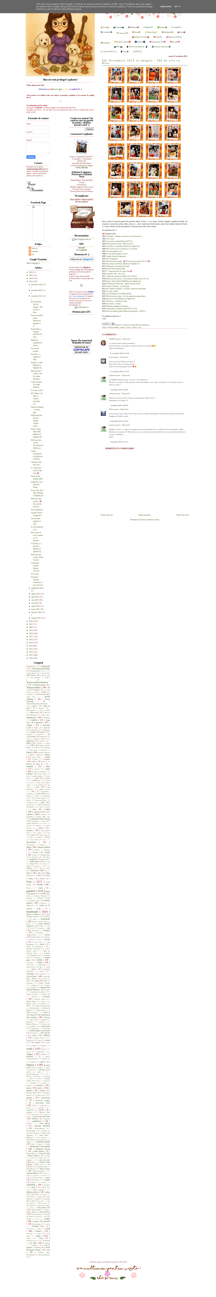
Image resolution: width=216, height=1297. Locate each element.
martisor (46, 996)
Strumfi (34, 1182)
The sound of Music (44, 1205)
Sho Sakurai (31, 1169)
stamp (48, 1178)
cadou (47, 769)
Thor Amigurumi (112, 259)
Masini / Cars (31, 1004)
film (39, 873)
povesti (39, 1085)
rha (33, 254)
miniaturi (30, 1022)
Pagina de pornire (144, 515)
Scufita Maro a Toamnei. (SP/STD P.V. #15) (121, 309)
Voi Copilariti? (81, 250)
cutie (33, 835)
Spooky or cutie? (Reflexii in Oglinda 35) (120, 299)
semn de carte (44, 1160)
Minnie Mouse (31, 1024)
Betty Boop (34, 750)
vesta (39, 1233)
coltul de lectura (40, 812)
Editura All (34, 864)
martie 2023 (35, 609)
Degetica (43, 845)
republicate (37, 1121)
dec (45, 839)
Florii (42, 879)
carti (38, 787)
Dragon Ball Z (45, 859)
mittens (33, 1026)
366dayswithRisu (113, 327)
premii (29, 1090)
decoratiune (32, 842)
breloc (36, 759)
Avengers (43, 736)
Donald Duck (45, 855)
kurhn (129, 327)
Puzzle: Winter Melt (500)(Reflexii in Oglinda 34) (123, 281)
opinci (45, 1049)
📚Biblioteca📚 (133, 27)
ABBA (44, 692)
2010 (31, 658)
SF (32, 1166)
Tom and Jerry (45, 1212)
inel (48, 928)
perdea (40, 1067)
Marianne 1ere (45, 994)
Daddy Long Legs (44, 835)
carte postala (39, 785)
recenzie (36, 1117)
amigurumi (31, 717)
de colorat (35, 839)
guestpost (29, 898)
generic (34, 894)
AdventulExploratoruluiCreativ (37, 704)
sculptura (30, 1160)
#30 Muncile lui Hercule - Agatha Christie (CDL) (123, 284)
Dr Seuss (47, 857)
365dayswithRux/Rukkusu (37, 682)
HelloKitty (47, 916)
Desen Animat (44, 847)
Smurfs (36, 1175)
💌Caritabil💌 (176, 27)
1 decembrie (31, 673)
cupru (39, 833)
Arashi (33, 732)
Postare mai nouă (107, 515)
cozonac (29, 825)
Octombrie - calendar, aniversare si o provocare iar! (124, 236)
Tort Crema (110, 239)
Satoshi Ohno (31, 1153)
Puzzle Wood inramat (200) (115, 269)
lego (42, 971)
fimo (32, 875)
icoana (42, 926)
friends (40, 884)
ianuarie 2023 (36, 618)
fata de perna (45, 868)
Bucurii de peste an (35, 764)
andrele (34, 720)
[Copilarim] (38, 240)
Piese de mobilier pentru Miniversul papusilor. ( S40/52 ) (126, 311)
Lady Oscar (30, 965)
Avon (28, 739)
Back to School (40, 739)
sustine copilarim (39, 1190)
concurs (30, 814)
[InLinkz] (81, 285)
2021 (31, 624)
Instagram (46, 930)
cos (44, 821)
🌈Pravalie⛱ (105, 43)
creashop (38, 825)
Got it (177, 7)
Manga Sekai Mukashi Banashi (38, 988)
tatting (45, 1194)
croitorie (41, 828)
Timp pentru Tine (43, 1208)
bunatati (30, 766)
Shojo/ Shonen (45, 1169)
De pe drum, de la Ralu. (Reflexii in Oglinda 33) (123, 264)
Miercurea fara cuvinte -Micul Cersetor (119, 244)
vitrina (29, 1238)
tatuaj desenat (30, 1196)
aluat (44, 715)
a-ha (36, 692)
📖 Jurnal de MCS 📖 (108, 52)
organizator (41, 1052)
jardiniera (47, 937)
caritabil (47, 778)
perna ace (33, 1070)
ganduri (123, 327)
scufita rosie (43, 1158)
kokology (38, 957)
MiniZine (42, 1022)
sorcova (44, 1175)
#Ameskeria (31, 666)
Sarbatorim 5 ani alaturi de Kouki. (118, 266)
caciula (37, 769)
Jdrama (32, 939)
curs (48, 833)
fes (46, 870)
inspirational (35, 930)
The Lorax (42, 1203)
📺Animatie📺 (118, 27)
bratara (47, 757)
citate (43, 802)
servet (42, 1164)
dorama (35, 857)
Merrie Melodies (35, 1008)
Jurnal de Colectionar (35, 946)
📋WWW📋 (137, 52)
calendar (29, 774)
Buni (48, 766)
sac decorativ (42, 1137)
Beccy (38, 747)
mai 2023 (34, 603)
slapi (28, 1175)
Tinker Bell (36, 1210)
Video (39, 1236)
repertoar (47, 1119)
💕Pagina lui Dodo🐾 (174, 37)
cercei (38, 794)
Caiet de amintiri (40, 772)
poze (139, 327)
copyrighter (35, 821)
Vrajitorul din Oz (31, 1240)
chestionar (46, 796)
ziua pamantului (44, 1255)
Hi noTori (33, 919)
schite (48, 1155)
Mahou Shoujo (44, 983)
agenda (35, 706)
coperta (43, 814)
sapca (40, 1144)
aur (49, 734)
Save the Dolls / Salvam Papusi (38, 1154)
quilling (29, 1112)
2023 (31, 281)
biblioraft (44, 750)
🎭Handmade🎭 (167, 32)
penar (33, 1067)
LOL (28, 981)
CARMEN (112, 339)
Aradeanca (46, 730)
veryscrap (29, 1233)
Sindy (45, 1173)
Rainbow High (44, 1112)
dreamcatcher (35, 861)
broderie (47, 759)
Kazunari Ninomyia (33, 949)
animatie (39, 722)
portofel (44, 1083)
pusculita (41, 1108)
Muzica (47, 1035)
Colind (47, 809)
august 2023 (35, 594)
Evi (45, 866)
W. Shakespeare (45, 1240)
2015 (31, 643)
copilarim (112, 375)
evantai (37, 866)
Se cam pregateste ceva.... (115, 251)
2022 (31, 621)
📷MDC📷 (118, 47)
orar (28, 1052)
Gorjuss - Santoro (40, 896)
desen (29, 847)
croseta (29, 830)
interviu (47, 935)
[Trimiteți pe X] (109, 323)
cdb (33, 791)
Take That (35, 1194)
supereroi (47, 1185)
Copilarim (93, 1262)
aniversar (46, 725)
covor (45, 823)
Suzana (111, 357)
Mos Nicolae (45, 1033)
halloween (30, 905)
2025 (31, 275)
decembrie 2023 (37, 285)
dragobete (33, 859)
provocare (46, 1098)
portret (29, 1085)
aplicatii (35, 730)
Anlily (36, 728)
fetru (28, 873)
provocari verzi (43, 1103)
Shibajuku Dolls (42, 1166)
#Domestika (46, 666)
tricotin (36, 1221)
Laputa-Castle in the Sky (34, 967)
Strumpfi (44, 1182)
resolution (30, 1123)
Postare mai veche (182, 515)
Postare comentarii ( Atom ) (149, 520)
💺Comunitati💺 (107, 32)
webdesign (47, 1243)
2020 (31, 627)
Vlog (41, 1238)
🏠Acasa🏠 (105, 27)
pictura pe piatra (34, 1072)
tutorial (47, 1221)
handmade (33, 911)
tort (38, 1219)
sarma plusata (39, 1151)
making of (35, 985)
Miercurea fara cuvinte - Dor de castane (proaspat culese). (126, 296)
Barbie (29, 743)
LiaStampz (30, 974)
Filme (48, 873)
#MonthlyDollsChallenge (41, 669)
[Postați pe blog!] (106, 323)
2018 (31, 633)
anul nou (47, 728)
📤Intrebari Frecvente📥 (140, 37)
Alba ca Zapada (45, 710)
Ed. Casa (47, 861)
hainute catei (34, 900)
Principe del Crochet (33, 1093)
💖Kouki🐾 (157, 37)
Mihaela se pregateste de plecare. (117, 306)
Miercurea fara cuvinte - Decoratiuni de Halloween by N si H (127, 279)
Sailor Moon (31, 1139)
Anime (30, 725)
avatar (33, 737)
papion (33, 1062)
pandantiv (31, 1056)
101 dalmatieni (36, 677)
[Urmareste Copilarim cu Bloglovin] (81, 261)
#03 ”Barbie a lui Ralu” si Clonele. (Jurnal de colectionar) (126, 289)
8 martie (36, 690)
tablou (48, 1192)
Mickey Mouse (32, 1012)
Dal (31, 837)
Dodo (47, 852)
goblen (28, 896)
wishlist (35, 1245)
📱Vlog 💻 (124, 52)
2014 (31, 646)
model (48, 1031)
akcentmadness (31, 710)
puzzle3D (30, 1110)
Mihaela (47, 1017)
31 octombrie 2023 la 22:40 (119, 353)
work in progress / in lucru (38, 1246)
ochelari (34, 1045)
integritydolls (31, 935)
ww (48, 1250)
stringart (47, 1180)
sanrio (33, 1144)
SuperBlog (31, 1184)
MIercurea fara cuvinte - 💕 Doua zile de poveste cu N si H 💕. (128, 261)
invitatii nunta (36, 937)
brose (44, 761)
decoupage (30, 845)
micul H (47, 1012)
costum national (32, 823)
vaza (39, 1229)
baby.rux (35, 248)
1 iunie (43, 673)
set (49, 1164)
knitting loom (36, 955)
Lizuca (44, 979)
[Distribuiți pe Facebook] (113, 323)
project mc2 (41, 1095)
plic (32, 1078)
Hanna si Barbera (33, 914)
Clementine (30, 805)
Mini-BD (44, 1020)
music (34, 1035)
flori (39, 875)
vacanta (48, 1224)
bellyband (47, 747)
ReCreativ (46, 1117)
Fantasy (29, 868)
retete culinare (45, 1123)
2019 (31, 630)
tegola (38, 1199)
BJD (31, 755)
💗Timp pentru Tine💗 (157, 42)
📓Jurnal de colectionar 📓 (161, 47)
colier (34, 809)
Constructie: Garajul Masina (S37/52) (119, 241)
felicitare (35, 870)
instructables (40, 932)
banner (42, 741)
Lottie (37, 981)
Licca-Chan (31, 976)
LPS (45, 981)
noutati (47, 1040)
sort (27, 1178)
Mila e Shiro (34, 1020)
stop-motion (35, 1180)
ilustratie (41, 928)
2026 (31, 272)
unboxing (37, 1224)
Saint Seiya (43, 1139)
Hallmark (43, 903)
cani (27, 776)
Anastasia (47, 717)
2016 (31, 640)
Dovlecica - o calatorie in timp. (116, 301)
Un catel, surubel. (112, 291)
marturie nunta (40, 999)
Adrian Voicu (31, 697)
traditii (47, 1219)
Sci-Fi (33, 1158)
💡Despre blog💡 (151, 32)
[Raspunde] (126, 339)
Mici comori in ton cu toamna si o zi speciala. (121, 249)
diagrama (37, 850)
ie (33, 928)
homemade (45, 919)
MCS (28, 1006)
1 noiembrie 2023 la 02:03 (119, 390)
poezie (48, 1078)
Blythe (47, 755)
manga (33, 987)
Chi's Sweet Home (39, 798)
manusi (47, 990)
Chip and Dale (40, 800)
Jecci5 (39, 939)
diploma (47, 850)
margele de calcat (32, 994)
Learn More (165, 7)
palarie (43, 1054)
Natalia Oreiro (40, 1038)
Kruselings (30, 962)
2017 (31, 637)
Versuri (39, 1231)
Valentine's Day (38, 1226)
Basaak (39, 743)
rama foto (35, 1114)
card (37, 778)
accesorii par (41, 694)
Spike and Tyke (38, 1178)
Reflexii (35, 1119)
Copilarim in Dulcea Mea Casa (38, 817)
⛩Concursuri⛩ (122, 33)
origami (30, 1054)
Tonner (29, 1219)
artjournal (29, 734)
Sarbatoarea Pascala (42, 1149)
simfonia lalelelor (32, 1173)
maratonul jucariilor (38, 992)
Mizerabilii (35, 1028)
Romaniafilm (31, 1131)
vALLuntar (30, 1229)
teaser (40, 1196)
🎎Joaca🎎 (181, 32)
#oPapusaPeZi (36, 671)
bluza (39, 755)
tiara (32, 1207)
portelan (34, 1083)
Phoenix (43, 1070)
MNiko (111, 409)
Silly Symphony (39, 1171)
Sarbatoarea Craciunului (40, 1146)
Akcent (42, 708)
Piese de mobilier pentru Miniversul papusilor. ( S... (37, 320)
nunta (48, 1042)
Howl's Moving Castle (40, 921)
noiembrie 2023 (37, 290)
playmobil (47, 1076)
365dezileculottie (40, 685)
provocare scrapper (43, 1100)
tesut (42, 1201)
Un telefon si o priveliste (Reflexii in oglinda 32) (123, 246)
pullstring (44, 1105)
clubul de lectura (44, 807)
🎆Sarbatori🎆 (140, 42)
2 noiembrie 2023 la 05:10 (119, 421)
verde (47, 1228)
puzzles (42, 1110)
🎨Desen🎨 (136, 32)
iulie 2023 (35, 597)
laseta (48, 967)
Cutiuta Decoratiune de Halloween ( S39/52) (121, 276)
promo (29, 1098)
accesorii (29, 694)
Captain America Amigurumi (116, 256)
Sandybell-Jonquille (43, 1142)
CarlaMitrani (36, 780)
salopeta (29, 1142)
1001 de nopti (45, 675)
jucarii (47, 939)
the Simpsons (30, 1205)
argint (42, 732)
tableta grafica (32, 1192)
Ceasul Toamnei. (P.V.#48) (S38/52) (118, 294)
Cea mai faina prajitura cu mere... (117, 254)
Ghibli (43, 894)
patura (48, 1065)
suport (33, 1187)
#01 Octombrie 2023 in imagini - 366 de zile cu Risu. (141, 61)
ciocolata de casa (31, 802)
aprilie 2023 (35, 606)
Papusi (134, 327)
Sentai (33, 1162)
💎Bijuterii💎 (148, 27)
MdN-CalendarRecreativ (43, 1006)
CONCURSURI (81, 168)
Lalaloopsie (42, 965)
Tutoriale (81, 248)
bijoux (29, 752)
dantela (39, 837)
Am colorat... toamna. (113, 304)
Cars (32, 783)
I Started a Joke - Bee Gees (115, 274)
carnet (48, 780)
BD (32, 745)
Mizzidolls (47, 1028)
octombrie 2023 (37, 296)
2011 (31, 655)
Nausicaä (29, 1040)
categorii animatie (44, 789)
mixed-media (45, 1026)
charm (37, 796)
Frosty (29, 888)
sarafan (48, 1144)
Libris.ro (43, 974)
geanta (48, 891)
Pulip (35, 1105)
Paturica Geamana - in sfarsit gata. (118, 286)
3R (49, 688)
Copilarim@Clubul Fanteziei (40, 819)
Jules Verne (39, 942)
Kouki (40, 960)
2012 (31, 652)
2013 (31, 649)
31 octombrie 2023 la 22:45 (119, 371)
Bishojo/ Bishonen (44, 752)
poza (28, 1088)
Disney (36, 852)
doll (35, 855)
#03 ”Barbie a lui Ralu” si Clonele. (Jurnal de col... (37, 398)
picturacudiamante (33, 1074)
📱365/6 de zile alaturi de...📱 (137, 47)
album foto (34, 712)
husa (28, 924)
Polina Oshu (36, 1081)
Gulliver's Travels (43, 898)
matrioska (44, 1004)
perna (48, 1067)
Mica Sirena (41, 1010)
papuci (43, 1062)
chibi (28, 800)
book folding (36, 757)
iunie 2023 (35, 600)
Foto (30, 881)
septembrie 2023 (37, 588)
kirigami (47, 953)
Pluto (40, 1078)
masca (43, 1001)
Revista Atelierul (42, 1126)
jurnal (42, 944)
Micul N (34, 1015)
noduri (40, 1040)
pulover (29, 1108)
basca (48, 743)
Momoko (34, 1033)
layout (34, 969)
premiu (43, 1091)
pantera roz (46, 1058)
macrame (30, 983)
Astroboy (40, 734)
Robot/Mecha (40, 1128)
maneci (47, 985)
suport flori (46, 1187)
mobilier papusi (35, 1031)
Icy (49, 926)
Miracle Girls (46, 1024)
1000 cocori (31, 675)
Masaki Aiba (31, 1001)
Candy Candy (42, 774)
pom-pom (47, 1081)
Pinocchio (38, 1076)
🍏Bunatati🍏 (162, 27)
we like (33, 1243)
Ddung (47, 837)
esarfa (28, 866)
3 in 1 (47, 677)
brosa (34, 761)
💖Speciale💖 (175, 42)
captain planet (37, 776)
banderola (30, 741)
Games (41, 888)
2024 (31, 278)
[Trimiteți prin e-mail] (103, 323)
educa (45, 864)
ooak (29, 1048)
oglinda (44, 1045)
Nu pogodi (36, 1042)
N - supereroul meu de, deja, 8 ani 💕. (119, 271)
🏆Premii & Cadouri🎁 (122, 42)
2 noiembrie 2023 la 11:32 (119, 442)
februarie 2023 (36, 612)
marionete (34, 996)
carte (39, 783)
